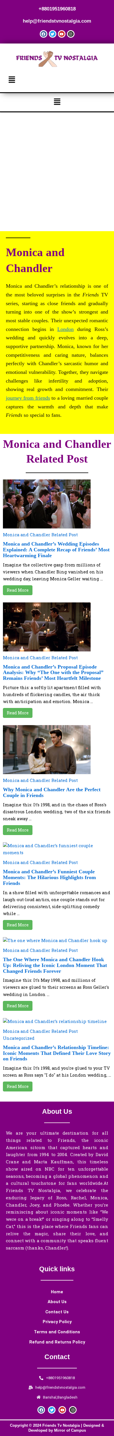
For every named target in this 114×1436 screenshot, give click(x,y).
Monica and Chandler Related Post (40, 534)
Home (57, 1291)
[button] (57, 80)
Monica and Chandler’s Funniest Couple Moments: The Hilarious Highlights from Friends (49, 877)
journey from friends (28, 398)
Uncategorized (18, 1038)
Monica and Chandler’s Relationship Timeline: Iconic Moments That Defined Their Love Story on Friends (57, 1053)
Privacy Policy (57, 1321)
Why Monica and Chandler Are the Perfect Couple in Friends (52, 792)
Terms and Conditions (57, 1331)
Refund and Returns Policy (57, 1342)
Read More (18, 590)
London (65, 329)
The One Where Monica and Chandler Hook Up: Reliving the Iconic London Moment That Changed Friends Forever (55, 965)
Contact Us (57, 1311)
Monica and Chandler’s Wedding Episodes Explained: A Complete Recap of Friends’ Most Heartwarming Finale (56, 549)
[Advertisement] (57, 171)
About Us (57, 1301)
